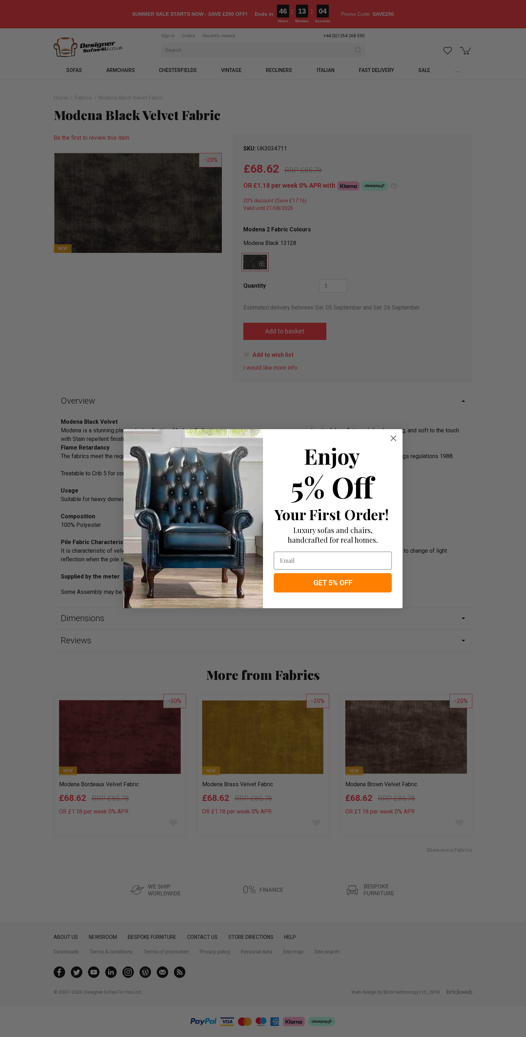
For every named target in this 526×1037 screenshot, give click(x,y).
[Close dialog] (393, 438)
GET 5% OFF (332, 582)
